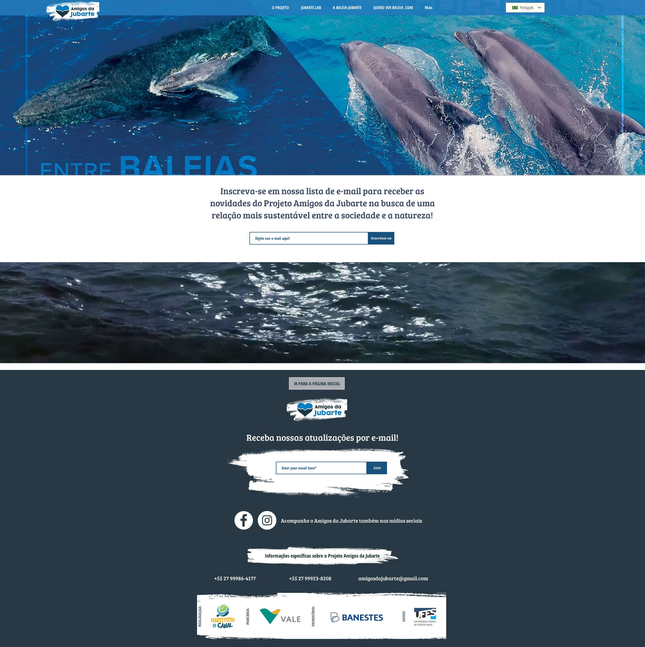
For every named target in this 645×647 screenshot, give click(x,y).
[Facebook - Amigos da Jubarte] (243, 520)
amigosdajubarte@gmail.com (393, 578)
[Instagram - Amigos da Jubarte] (267, 520)
